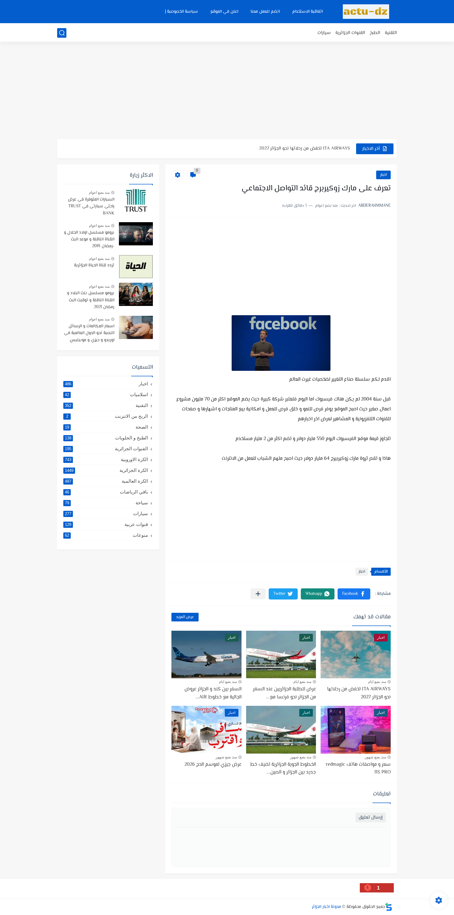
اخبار (383, 175)
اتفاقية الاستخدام (307, 11)
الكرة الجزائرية (106, 470)
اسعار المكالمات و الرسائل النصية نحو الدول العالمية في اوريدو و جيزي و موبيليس (89, 333)
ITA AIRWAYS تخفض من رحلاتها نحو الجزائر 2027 (304, 148)
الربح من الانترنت (107, 416)
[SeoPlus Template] (388, 907)
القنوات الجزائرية (350, 32)
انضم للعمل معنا (265, 11)
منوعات (106, 535)
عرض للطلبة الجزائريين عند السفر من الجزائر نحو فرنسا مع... (284, 693)
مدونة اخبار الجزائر (326, 907)
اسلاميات (106, 394)
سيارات (324, 32)
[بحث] (61, 33)
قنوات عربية (106, 524)
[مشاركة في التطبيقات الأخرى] (258, 593)
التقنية (391, 32)
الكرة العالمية (106, 481)
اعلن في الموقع (224, 11)
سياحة (106, 502)
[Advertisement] (227, 91)
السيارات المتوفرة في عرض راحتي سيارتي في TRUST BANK (91, 206)
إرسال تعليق (371, 817)
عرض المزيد (185, 617)
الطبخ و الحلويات (106, 437)
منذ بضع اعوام (99, 192)
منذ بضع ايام (377, 682)
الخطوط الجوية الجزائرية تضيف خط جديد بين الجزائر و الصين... (283, 769)
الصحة (106, 427)
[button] (354, 593)
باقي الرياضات (106, 491)
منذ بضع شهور (375, 757)
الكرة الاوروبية (106, 459)
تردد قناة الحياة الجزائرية (94, 265)
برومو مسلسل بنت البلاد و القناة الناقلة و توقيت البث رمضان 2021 (90, 300)
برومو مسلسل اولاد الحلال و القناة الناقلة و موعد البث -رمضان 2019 (89, 239)
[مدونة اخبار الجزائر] (366, 11)
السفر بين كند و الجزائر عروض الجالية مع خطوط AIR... (213, 693)
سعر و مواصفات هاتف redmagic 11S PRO (358, 769)
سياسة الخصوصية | (181, 11)
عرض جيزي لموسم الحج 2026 (213, 765)
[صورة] (136, 200)
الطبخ (375, 32)
